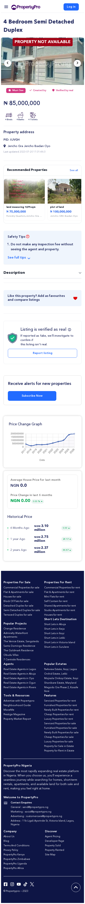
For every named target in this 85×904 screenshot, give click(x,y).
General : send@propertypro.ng (29, 807)
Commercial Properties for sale (21, 588)
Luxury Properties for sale (58, 742)
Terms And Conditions (16, 845)
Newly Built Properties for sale (61, 732)
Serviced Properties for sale (60, 723)
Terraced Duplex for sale (18, 615)
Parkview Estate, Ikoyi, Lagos (60, 669)
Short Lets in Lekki (54, 638)
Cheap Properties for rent (59, 714)
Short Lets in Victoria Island (59, 642)
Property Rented (54, 850)
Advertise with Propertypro (19, 701)
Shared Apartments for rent (60, 606)
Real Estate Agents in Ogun (20, 683)
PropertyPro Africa (14, 868)
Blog (6, 841)
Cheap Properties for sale (59, 737)
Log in (71, 6)
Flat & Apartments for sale (19, 592)
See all (74, 170)
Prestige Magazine (14, 714)
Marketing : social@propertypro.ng (31, 812)
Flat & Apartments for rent (59, 592)
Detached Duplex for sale (18, 606)
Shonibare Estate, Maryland (60, 683)
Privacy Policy (11, 850)
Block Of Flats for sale (16, 601)
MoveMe (9, 710)
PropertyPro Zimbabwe (17, 859)
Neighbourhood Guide (17, 705)
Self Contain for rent (55, 601)
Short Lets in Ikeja (54, 629)
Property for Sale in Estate (59, 746)
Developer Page (54, 841)
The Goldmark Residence (19, 650)
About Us (9, 836)
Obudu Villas (11, 655)
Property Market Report (17, 719)
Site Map (50, 854)
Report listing (42, 353)
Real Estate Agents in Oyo (19, 678)
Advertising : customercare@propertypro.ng (36, 816)
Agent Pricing (52, 836)
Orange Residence (15, 629)
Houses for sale (12, 597)
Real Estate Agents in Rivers (20, 687)
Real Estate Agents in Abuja (20, 674)
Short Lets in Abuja (55, 624)
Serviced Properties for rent (60, 701)
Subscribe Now (32, 395)
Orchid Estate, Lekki (55, 674)
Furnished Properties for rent (60, 705)
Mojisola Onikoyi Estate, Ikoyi (61, 678)
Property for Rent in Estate (59, 751)
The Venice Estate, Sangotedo (21, 641)
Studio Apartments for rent (59, 610)
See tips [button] (17, 257)
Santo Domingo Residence (19, 646)
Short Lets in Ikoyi (54, 633)
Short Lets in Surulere (56, 647)
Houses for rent (53, 615)
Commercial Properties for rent (62, 588)
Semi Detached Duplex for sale (22, 610)
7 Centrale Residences (17, 659)
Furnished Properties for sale (60, 728)
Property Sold (53, 845)
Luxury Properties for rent (58, 719)
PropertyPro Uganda (15, 864)
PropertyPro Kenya (14, 854)
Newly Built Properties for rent (61, 710)
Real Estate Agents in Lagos (20, 669)
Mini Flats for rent (54, 597)
